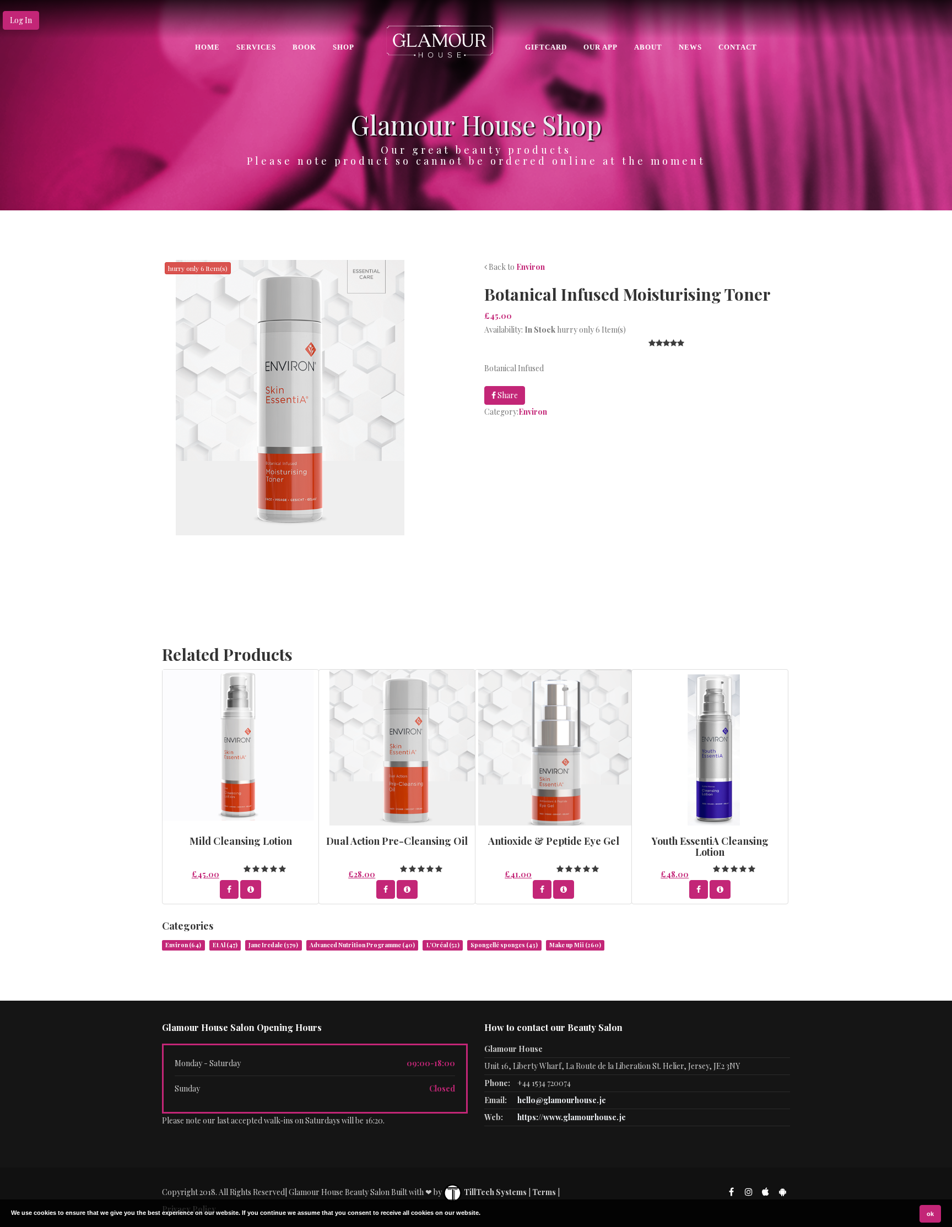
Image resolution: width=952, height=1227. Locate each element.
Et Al (225, 945)
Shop (343, 47)
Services (256, 47)
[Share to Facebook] (229, 889)
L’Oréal (442, 945)
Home (207, 47)
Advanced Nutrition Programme (362, 945)
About (648, 47)
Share (507, 395)
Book (304, 47)
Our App (600, 47)
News (690, 47)
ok (930, 1213)
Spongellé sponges (504, 945)
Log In (21, 20)
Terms (544, 1192)
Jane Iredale (273, 945)
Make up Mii (575, 945)
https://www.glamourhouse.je (571, 1117)
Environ (530, 267)
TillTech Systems (494, 1192)
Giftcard (546, 47)
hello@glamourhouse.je (561, 1100)
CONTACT (737, 47)
